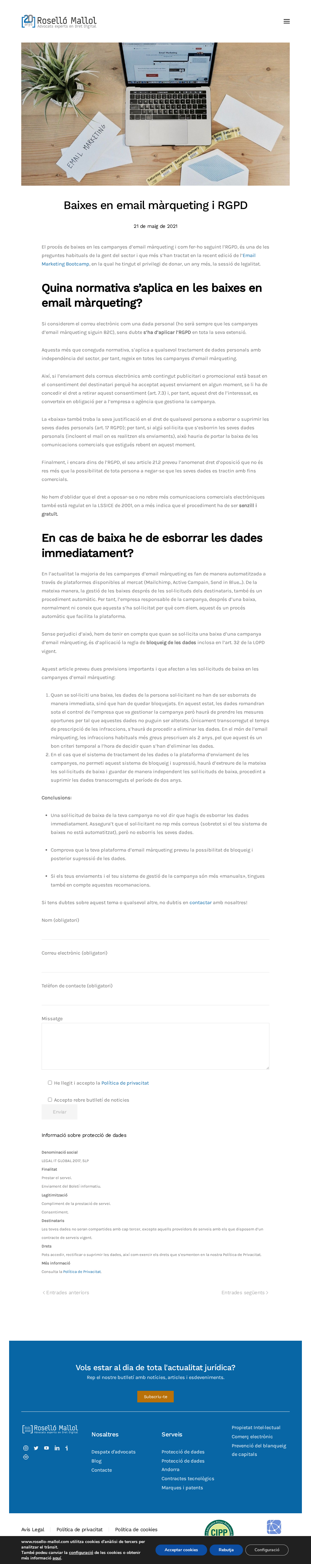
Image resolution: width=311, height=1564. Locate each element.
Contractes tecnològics (188, 1478)
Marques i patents (182, 1487)
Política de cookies (136, 1529)
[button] (287, 21)
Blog (96, 1461)
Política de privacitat (125, 1083)
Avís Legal (32, 1529)
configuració (81, 1552)
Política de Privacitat (82, 1271)
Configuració (267, 1550)
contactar (201, 902)
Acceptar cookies (181, 1550)
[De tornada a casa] (59, 21)
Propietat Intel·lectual (256, 1427)
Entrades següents (243, 1292)
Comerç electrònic (252, 1436)
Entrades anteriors (67, 1292)
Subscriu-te (155, 1396)
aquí (57, 1558)
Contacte (101, 1470)
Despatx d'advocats (113, 1452)
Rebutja (226, 1550)
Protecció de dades (183, 1452)
